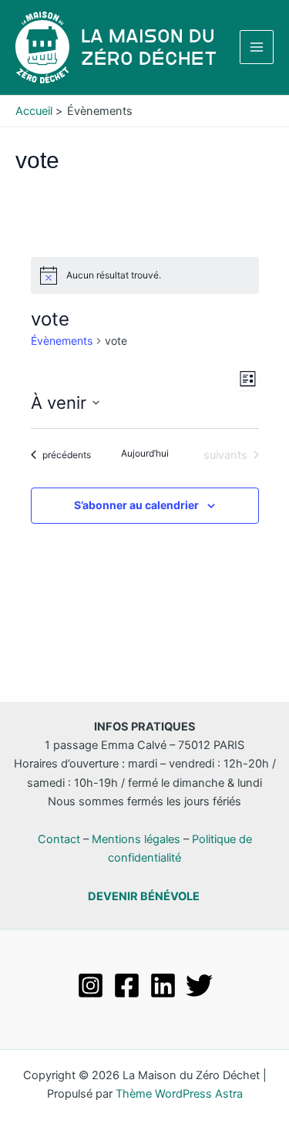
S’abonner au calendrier (136, 504)
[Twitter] (199, 985)
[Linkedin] (163, 985)
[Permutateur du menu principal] (257, 47)
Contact (59, 839)
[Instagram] (90, 985)
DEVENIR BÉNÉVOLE (144, 896)
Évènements (61, 340)
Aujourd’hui (145, 453)
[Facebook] (126, 985)
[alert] (145, 275)
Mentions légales (136, 839)
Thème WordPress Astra (179, 1094)
